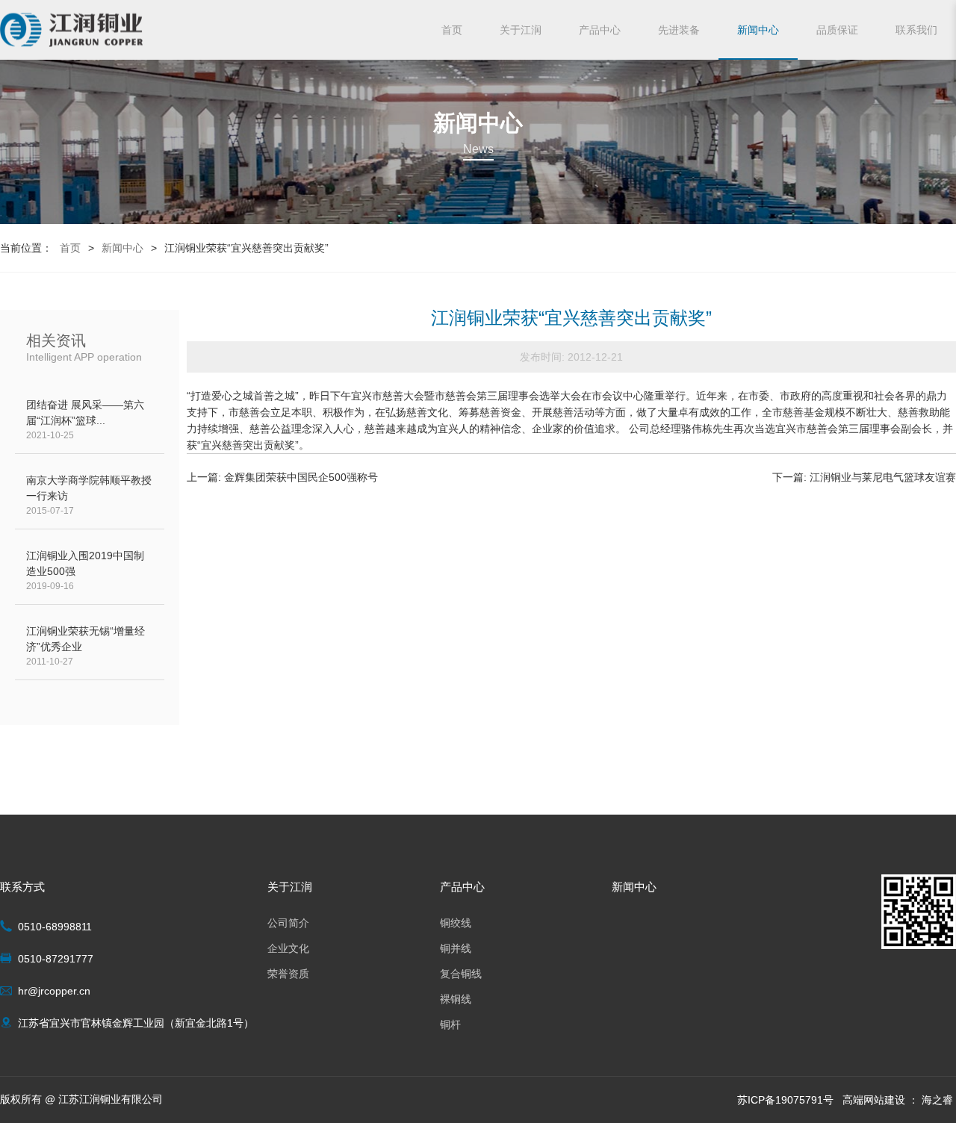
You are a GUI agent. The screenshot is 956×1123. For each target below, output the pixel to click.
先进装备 (679, 30)
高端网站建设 (873, 1100)
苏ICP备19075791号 (785, 1100)
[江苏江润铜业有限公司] (71, 30)
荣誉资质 (288, 974)
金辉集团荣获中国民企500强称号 (301, 477)
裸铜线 (455, 999)
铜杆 (450, 1024)
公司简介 (288, 923)
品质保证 (837, 30)
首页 (451, 30)
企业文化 (288, 948)
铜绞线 (455, 923)
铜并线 (455, 948)
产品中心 (600, 30)
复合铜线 (461, 974)
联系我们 (916, 30)
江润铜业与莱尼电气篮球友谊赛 (883, 477)
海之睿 (937, 1100)
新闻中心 (758, 30)
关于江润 (520, 30)
